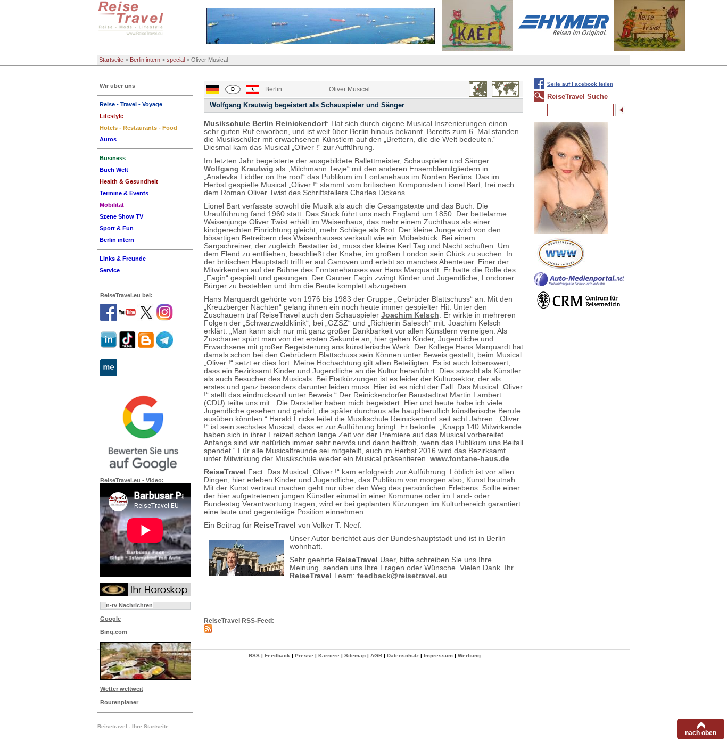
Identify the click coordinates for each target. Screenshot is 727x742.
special (176, 59)
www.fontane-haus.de (469, 459)
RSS (254, 655)
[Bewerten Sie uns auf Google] (145, 432)
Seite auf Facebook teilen (580, 84)
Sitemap (355, 655)
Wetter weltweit (121, 689)
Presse (304, 655)
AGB (376, 655)
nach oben (700, 733)
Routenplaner (119, 702)
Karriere (329, 655)
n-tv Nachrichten (129, 605)
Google (110, 618)
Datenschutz (403, 655)
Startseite (111, 59)
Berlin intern (145, 59)
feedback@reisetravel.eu (402, 576)
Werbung (469, 655)
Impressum (438, 655)
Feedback (277, 655)
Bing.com (113, 632)
